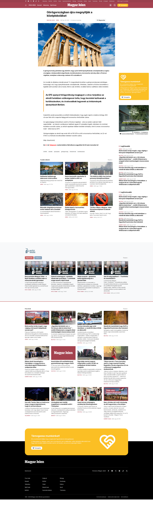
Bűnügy (74, 1)
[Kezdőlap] (76, 5)
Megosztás (101, 20)
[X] (31, 1)
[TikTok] (36, 1)
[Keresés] (114, 5)
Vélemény (44, 1)
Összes (110, 159)
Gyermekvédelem (67, 1)
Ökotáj (100, 1)
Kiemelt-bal (73, 151)
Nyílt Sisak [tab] (29, 258)
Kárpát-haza (45, 487)
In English (106, 1)
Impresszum (28, 471)
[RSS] (39, 1)
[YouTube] (28, 1)
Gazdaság (80, 1)
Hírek (57, 20)
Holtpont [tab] (38, 258)
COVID (45, 151)
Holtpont (44, 478)
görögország (64, 151)
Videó (59, 1)
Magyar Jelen (51, 20)
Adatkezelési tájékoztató (114, 496)
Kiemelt (39, 5)
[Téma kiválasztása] (110, 5)
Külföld (55, 1)
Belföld (50, 1)
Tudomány (94, 1)
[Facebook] (26, 1)
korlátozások (81, 151)
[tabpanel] (76, 278)
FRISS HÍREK (32, 5)
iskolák (50, 151)
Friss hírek (27, 478)
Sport (89, 1)
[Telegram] (33, 1)
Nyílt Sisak (53, 5)
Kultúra (85, 1)
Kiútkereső (111, 1)
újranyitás (57, 151)
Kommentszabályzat (101, 496)
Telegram (52, 145)
